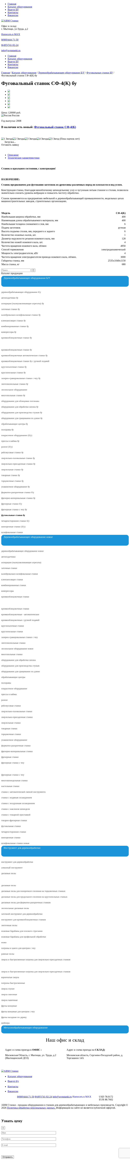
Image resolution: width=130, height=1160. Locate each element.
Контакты (13, 12)
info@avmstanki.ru (10, 50)
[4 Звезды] (43, 138)
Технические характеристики (23, 157)
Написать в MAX (10, 34)
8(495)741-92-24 (9, 45)
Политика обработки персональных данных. (31, 1107)
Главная (12, 4)
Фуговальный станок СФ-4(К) (55, 127)
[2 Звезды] (19, 138)
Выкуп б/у (13, 1081)
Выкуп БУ (13, 9)
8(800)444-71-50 (9, 39)
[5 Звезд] (54, 138)
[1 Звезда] (7, 138)
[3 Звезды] (31, 138)
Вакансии (13, 15)
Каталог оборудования (20, 6)
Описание (13, 155)
